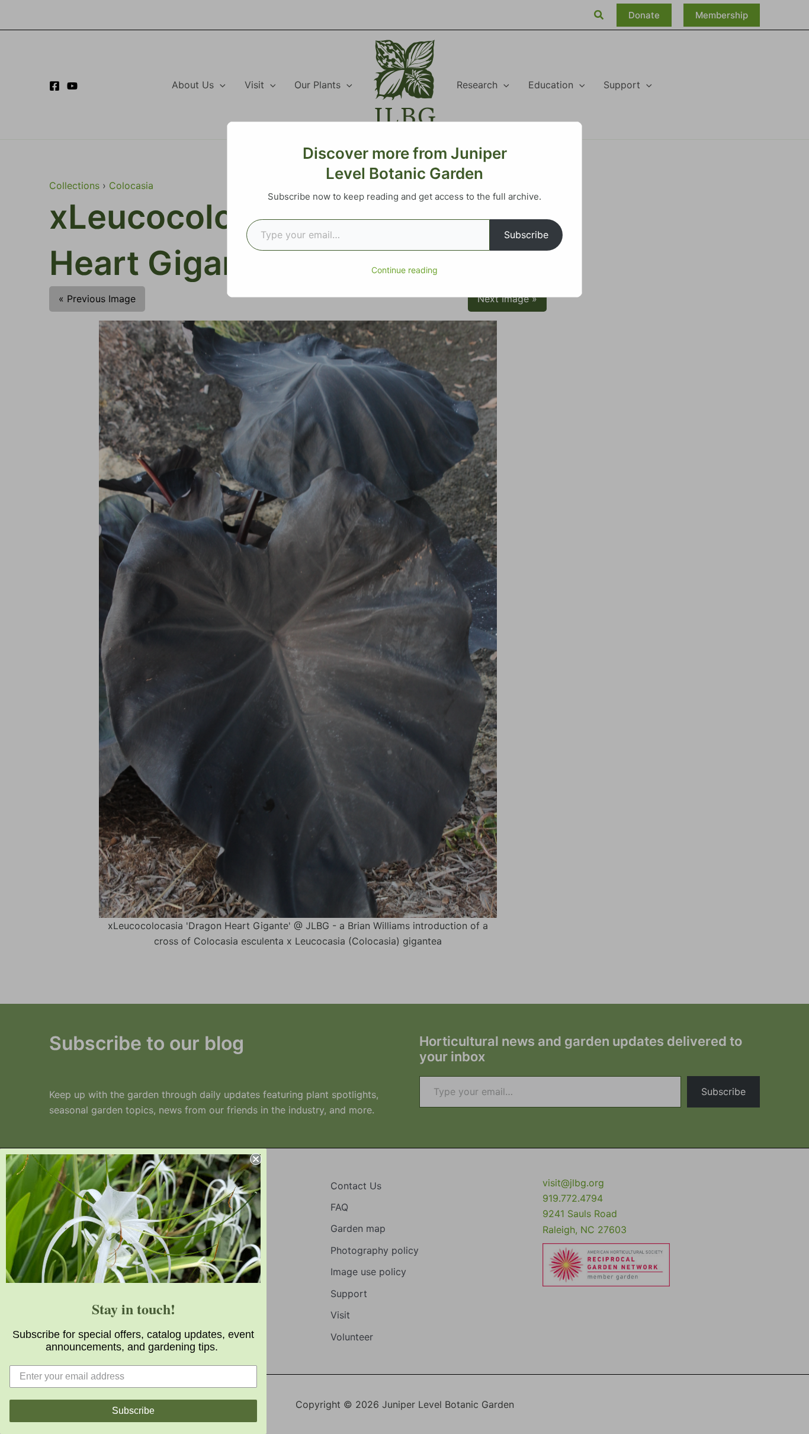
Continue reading (404, 270)
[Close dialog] (256, 1159)
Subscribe (526, 235)
